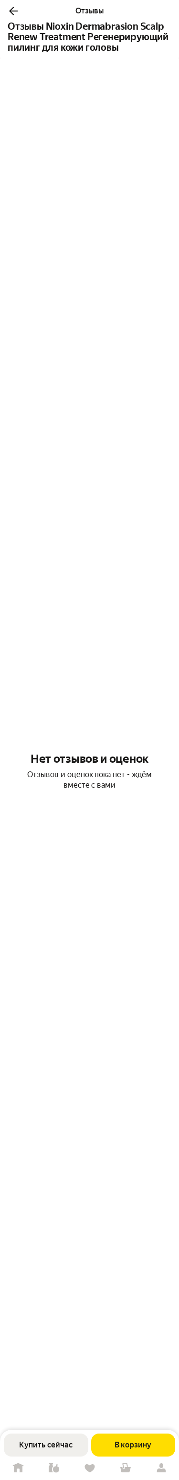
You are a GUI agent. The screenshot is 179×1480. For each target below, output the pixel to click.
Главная (18, 1468)
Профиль (161, 1468)
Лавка (54, 1468)
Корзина (125, 1468)
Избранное (89, 1468)
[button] (13, 11)
